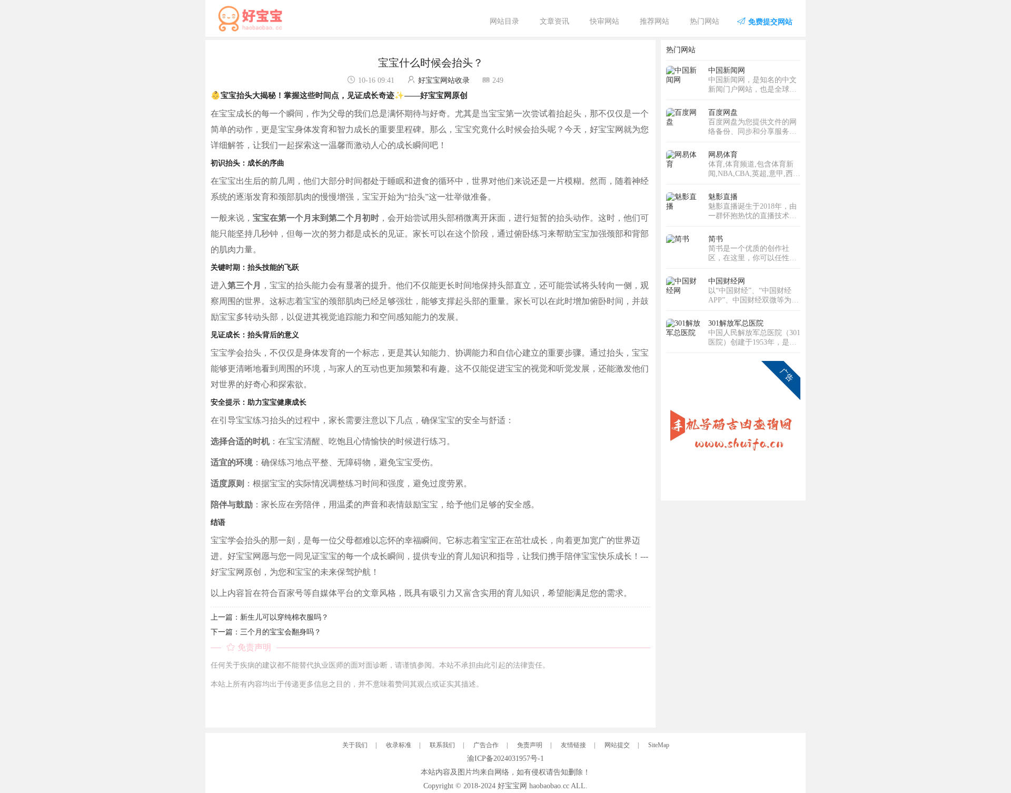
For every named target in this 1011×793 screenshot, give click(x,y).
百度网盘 (723, 112)
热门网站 (704, 21)
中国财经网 (726, 281)
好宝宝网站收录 (444, 80)
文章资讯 (554, 21)
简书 (715, 239)
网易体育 (723, 155)
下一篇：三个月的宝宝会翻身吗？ (266, 632)
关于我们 (355, 745)
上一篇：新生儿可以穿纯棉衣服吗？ (270, 617)
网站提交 (617, 745)
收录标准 (398, 745)
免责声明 (529, 745)
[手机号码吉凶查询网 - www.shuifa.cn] (733, 428)
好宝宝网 (512, 786)
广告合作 (486, 745)
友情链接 (573, 745)
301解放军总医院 (736, 323)
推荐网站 (654, 21)
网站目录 (504, 21)
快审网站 (604, 21)
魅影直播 (723, 197)
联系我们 (442, 745)
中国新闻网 (726, 70)
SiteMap (658, 745)
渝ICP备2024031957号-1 (505, 758)
